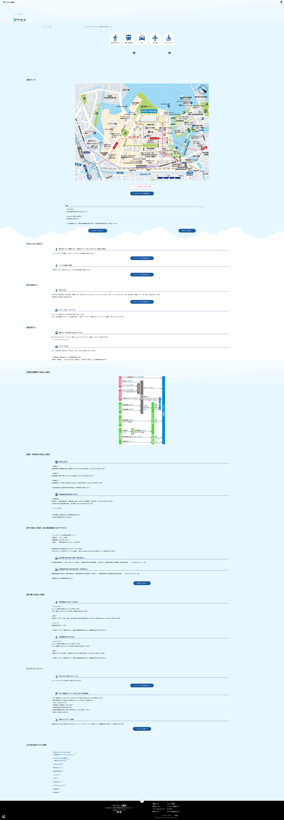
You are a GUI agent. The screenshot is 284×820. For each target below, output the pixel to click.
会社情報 (176, 815)
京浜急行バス (56, 782)
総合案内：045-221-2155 (119, 810)
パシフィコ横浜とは (173, 806)
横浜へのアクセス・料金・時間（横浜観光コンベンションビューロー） (63, 753)
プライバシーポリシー (167, 815)
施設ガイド (156, 804)
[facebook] (118, 812)
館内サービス (156, 806)
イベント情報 (171, 804)
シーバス (55, 775)
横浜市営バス (56, 767)
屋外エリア (156, 812)
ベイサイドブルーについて (60, 339)
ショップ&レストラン (159, 809)
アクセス (169, 809)
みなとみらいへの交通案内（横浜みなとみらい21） (60, 759)
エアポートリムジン (58, 785)
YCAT (55, 778)
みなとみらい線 (57, 764)
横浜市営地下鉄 (57, 771)
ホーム (15, 14)
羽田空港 (55, 792)
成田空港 (55, 789)
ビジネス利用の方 (172, 812)
